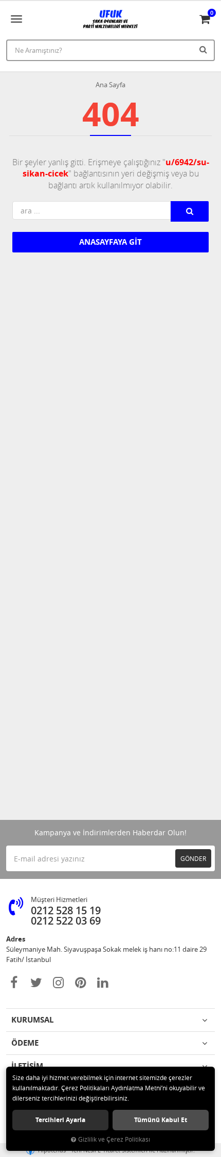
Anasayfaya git (110, 242)
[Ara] (204, 49)
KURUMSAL (32, 1019)
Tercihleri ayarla (60, 1119)
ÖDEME (25, 1042)
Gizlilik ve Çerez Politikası (114, 1139)
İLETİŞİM (27, 1066)
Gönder (193, 858)
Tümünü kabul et (160, 1119)
